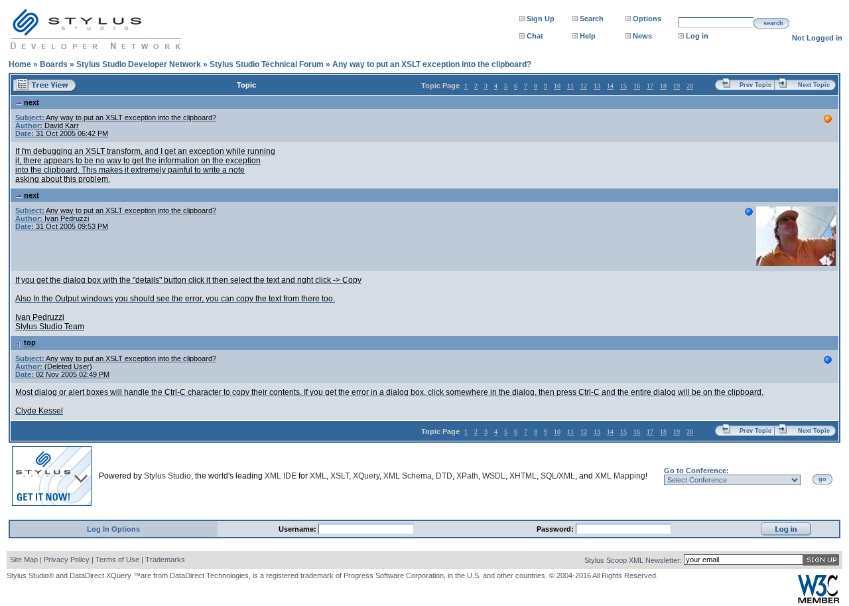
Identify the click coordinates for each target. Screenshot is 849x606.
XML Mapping (620, 476)
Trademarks (165, 560)
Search (592, 19)
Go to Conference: (696, 471)
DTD (444, 476)
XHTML (523, 476)
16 (636, 86)
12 (583, 86)
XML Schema (407, 476)
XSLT (339, 476)
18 (663, 86)
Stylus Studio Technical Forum (267, 64)
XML (318, 476)
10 (557, 86)
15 (623, 86)
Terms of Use (117, 560)
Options (647, 19)
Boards (54, 64)
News (642, 36)
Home (20, 64)
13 (597, 86)
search (773, 23)
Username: (298, 529)
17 (650, 86)
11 (570, 86)
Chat (535, 36)
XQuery (366, 476)
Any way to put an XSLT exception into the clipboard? (431, 64)
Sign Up (541, 19)
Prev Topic (755, 85)
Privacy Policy (67, 560)
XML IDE (280, 476)
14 (610, 86)
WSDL (493, 476)
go (822, 479)
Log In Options (113, 529)
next (31, 102)
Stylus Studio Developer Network (138, 64)
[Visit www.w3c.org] (818, 600)
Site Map (24, 560)
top (30, 342)
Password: (556, 529)
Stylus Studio (167, 476)
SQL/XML (558, 476)
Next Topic (814, 85)
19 (676, 86)
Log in (697, 36)
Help (588, 36)
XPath (467, 476)
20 (689, 86)
